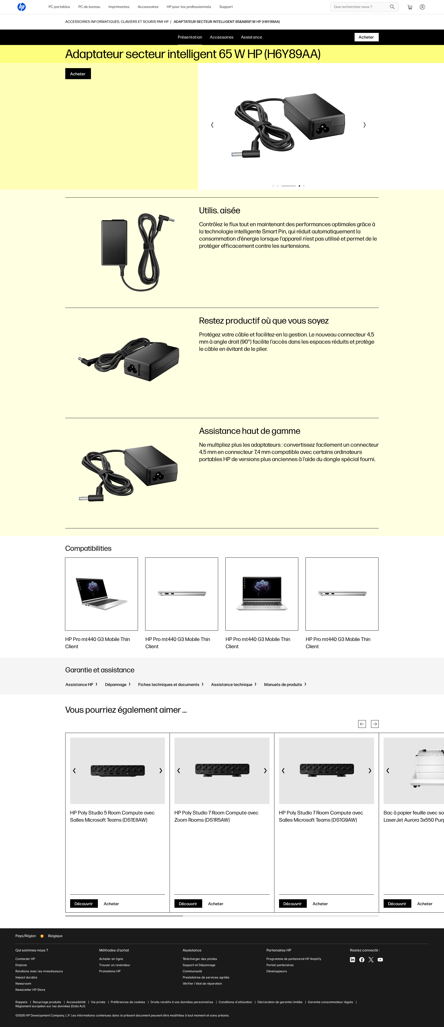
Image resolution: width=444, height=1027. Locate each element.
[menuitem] (59, 7)
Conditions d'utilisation (235, 1002)
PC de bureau (89, 7)
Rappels (21, 1002)
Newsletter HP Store (30, 990)
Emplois (21, 965)
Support (226, 7)
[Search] (392, 7)
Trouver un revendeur (114, 965)
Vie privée (98, 1002)
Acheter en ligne (111, 959)
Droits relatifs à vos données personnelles (182, 1002)
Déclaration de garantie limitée (279, 1002)
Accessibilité (76, 1002)
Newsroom (23, 983)
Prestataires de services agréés (206, 977)
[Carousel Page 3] (282, 186)
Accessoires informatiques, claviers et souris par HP (117, 22)
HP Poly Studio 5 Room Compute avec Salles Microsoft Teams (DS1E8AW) (112, 816)
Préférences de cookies (128, 1002)
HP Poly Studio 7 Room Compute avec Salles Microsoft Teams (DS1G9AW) (321, 816)
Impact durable (26, 977)
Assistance (251, 37)
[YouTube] (380, 959)
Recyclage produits (47, 1002)
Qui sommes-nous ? (31, 950)
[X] (371, 959)
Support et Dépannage (199, 965)
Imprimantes (119, 7)
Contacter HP (25, 959)
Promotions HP (110, 971)
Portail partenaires (280, 965)
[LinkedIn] (352, 959)
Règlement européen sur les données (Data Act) (50, 1006)
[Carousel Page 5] (304, 186)
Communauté (192, 971)
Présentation (190, 37)
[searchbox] (361, 7)
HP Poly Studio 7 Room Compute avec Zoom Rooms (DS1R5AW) (216, 816)
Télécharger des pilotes (200, 959)
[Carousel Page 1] (273, 186)
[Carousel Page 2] (277, 186)
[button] (212, 125)
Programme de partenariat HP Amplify (293, 959)
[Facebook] (361, 959)
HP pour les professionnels (189, 7)
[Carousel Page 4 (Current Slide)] (293, 186)
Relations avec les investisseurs (39, 971)
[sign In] (422, 7)
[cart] (410, 7)
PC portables (59, 7)
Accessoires (148, 7)
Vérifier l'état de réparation (202, 983)
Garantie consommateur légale (330, 1002)
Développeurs (277, 971)
